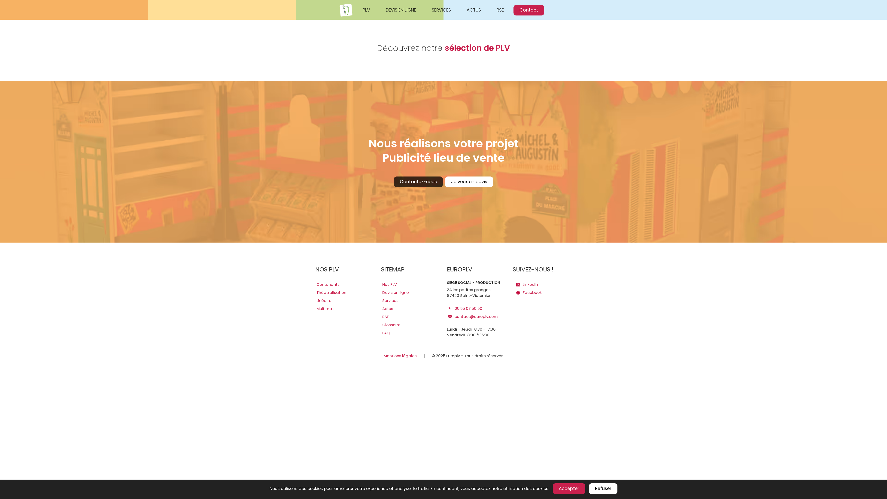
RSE (500, 10)
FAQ (386, 333)
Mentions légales (400, 356)
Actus (387, 308)
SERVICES (441, 10)
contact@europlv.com (476, 316)
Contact (528, 10)
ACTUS (474, 10)
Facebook (532, 292)
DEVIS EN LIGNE (401, 10)
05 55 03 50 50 (468, 308)
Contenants (328, 284)
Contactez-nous (418, 182)
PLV (366, 10)
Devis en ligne (395, 292)
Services (390, 300)
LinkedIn (530, 284)
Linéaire (323, 300)
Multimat (325, 308)
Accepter (569, 488)
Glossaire (391, 325)
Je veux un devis (469, 182)
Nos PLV (389, 284)
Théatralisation (331, 292)
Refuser (603, 488)
